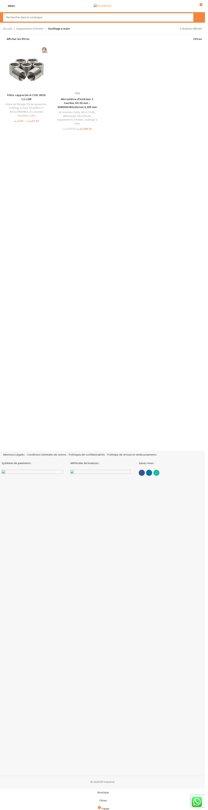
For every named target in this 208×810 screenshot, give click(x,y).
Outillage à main (18, 108)
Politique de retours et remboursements (131, 455)
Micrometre (84, 373)
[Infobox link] (25, 435)
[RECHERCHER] (197, 17)
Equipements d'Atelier (29, 29)
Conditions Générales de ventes (46, 455)
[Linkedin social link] (149, 473)
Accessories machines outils (30, 114)
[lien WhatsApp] (156, 473)
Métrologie (69, 373)
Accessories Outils (69, 370)
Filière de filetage (16, 104)
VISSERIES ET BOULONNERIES (27, 110)
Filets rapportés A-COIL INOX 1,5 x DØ (26, 97)
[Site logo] (103, 6)
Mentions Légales (13, 455)
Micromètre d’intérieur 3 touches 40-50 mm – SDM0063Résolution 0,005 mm (77, 360)
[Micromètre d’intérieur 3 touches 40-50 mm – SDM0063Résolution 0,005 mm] (77, 197)
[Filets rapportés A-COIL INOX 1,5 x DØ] (26, 68)
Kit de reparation (36, 104)
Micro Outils (88, 370)
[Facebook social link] (142, 473)
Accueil (7, 29)
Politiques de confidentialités (87, 455)
